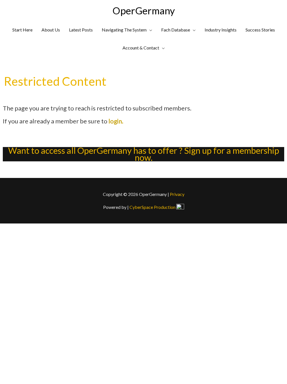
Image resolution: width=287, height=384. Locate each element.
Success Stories (260, 29)
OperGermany (143, 10)
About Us (50, 29)
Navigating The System (124, 29)
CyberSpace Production (152, 207)
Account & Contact (140, 47)
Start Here (22, 29)
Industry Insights (221, 29)
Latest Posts (81, 29)
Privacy (177, 194)
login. (115, 121)
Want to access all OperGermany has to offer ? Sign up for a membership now (143, 154)
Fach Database (175, 29)
